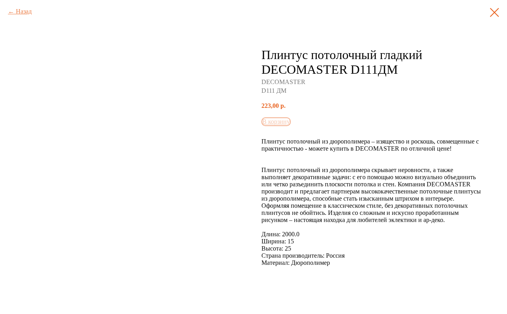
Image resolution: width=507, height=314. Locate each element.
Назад (24, 11)
